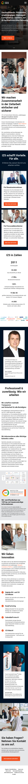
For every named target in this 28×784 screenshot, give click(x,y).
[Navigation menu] (25, 3)
